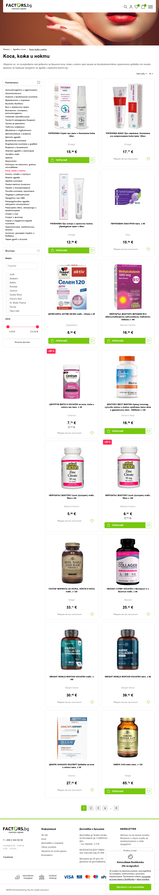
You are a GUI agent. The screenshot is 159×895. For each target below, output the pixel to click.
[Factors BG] (19, 6)
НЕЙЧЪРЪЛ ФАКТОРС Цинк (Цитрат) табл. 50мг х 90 (71, 497)
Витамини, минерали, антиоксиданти (16, 112)
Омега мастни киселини (17, 184)
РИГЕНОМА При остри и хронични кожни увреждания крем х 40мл (71, 225)
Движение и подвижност (18, 130)
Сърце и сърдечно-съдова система (18, 222)
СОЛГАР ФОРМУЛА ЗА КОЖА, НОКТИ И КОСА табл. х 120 (72, 590)
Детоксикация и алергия (18, 133)
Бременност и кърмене (17, 100)
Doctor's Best (16, 298)
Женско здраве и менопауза (19, 151)
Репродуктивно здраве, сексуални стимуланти (17, 203)
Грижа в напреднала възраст (20, 120)
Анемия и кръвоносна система (21, 96)
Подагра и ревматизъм (17, 194)
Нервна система (13, 181)
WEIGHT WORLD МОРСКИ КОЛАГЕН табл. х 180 (72, 678)
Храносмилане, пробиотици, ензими (20, 228)
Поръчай (61, 160)
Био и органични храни (17, 107)
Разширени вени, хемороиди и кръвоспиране (20, 209)
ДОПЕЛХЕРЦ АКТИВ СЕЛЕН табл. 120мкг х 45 (71, 314)
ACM (12, 274)
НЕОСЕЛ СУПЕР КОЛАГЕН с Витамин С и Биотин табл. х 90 (128, 590)
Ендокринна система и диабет (21, 144)
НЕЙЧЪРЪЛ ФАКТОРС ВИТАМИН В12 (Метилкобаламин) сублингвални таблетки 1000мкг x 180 (127, 317)
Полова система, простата (19, 191)
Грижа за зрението (15, 123)
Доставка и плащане (52, 843)
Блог (43, 839)
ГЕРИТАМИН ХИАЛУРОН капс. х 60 (128, 223)
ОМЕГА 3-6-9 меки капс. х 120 (127, 764)
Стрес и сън (11, 214)
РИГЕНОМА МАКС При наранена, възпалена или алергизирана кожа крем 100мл (128, 135)
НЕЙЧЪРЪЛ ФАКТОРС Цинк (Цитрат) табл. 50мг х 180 (128, 497)
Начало (6, 49)
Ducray (13, 307)
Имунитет (11, 161)
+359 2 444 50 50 (14, 840)
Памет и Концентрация (17, 187)
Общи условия (48, 847)
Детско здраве (12, 137)
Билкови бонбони (14, 103)
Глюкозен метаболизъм (17, 116)
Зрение (8, 157)
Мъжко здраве (12, 177)
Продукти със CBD (15, 198)
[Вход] (131, 7)
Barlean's (14, 278)
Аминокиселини (13, 93)
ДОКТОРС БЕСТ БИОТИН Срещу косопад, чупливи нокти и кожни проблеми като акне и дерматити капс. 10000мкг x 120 (128, 407)
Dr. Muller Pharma (18, 302)
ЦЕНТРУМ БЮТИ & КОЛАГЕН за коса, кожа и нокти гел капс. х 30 (71, 406)
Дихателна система (15, 140)
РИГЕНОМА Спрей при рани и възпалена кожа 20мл (71, 135)
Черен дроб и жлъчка (16, 239)
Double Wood (16, 294)
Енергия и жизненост (16, 147)
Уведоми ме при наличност (125, 159)
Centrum (13, 290)
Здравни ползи (19, 49)
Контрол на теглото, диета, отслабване (20, 166)
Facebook (8, 857)
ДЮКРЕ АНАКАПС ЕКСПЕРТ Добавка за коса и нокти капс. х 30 (71, 766)
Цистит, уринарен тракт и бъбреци (19, 234)
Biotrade (13, 286)
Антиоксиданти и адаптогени (21, 90)
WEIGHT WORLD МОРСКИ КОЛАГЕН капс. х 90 (128, 676)
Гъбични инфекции (15, 127)
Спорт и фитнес (14, 217)
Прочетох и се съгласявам (130, 887)
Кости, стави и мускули (18, 174)
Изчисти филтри (22, 342)
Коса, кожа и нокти (15, 170)
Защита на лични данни (53, 851)
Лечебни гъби (12, 154)
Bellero (13, 282)
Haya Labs (14, 311)
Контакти (46, 855)
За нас (44, 835)
